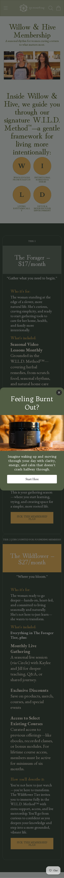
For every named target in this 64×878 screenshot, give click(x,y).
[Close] (59, 392)
